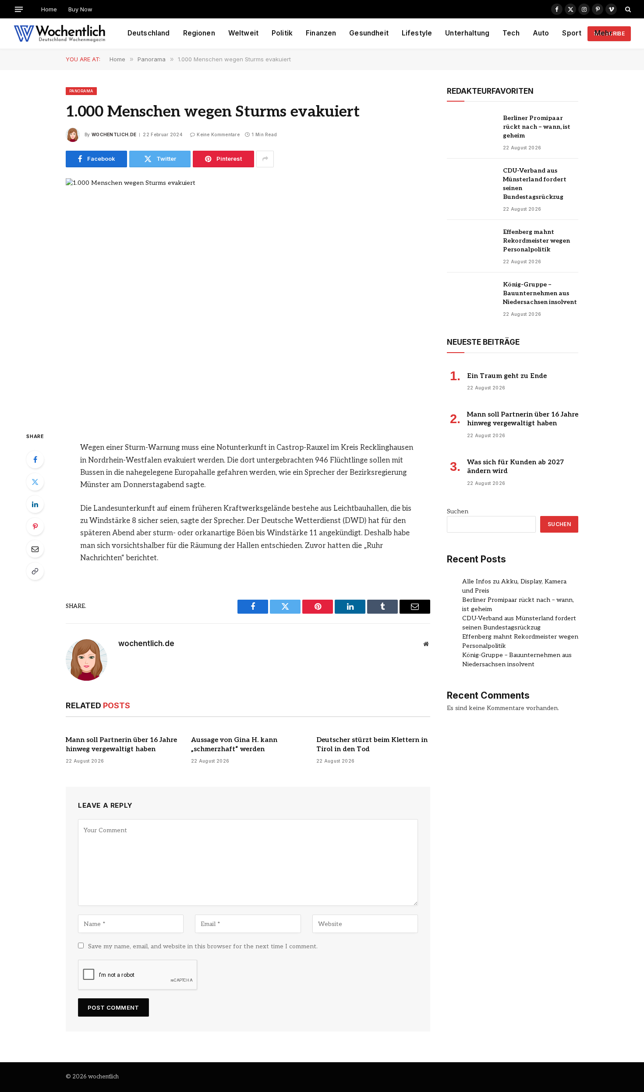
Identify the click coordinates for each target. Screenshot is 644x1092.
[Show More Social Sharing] (265, 159)
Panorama (81, 90)
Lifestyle (417, 33)
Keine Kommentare (218, 134)
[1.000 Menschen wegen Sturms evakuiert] (248, 297)
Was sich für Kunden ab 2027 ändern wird (515, 466)
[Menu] (19, 9)
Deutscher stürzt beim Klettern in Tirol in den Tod (372, 744)
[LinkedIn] (35, 504)
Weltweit (243, 33)
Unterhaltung (467, 33)
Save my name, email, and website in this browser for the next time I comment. (203, 946)
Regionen (199, 33)
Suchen (457, 511)
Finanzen (321, 33)
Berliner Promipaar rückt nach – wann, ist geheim (536, 126)
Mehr (603, 33)
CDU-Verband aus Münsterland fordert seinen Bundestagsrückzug (534, 184)
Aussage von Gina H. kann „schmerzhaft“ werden (234, 744)
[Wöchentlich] (59, 33)
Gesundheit (369, 33)
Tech (511, 33)
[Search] (627, 9)
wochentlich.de (114, 134)
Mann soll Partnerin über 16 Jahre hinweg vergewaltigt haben (121, 744)
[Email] (35, 549)
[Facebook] (35, 459)
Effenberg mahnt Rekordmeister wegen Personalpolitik (536, 240)
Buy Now (80, 9)
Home (49, 9)
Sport (571, 33)
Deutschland (148, 33)
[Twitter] (35, 482)
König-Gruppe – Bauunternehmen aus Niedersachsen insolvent (540, 293)
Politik (282, 33)
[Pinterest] (35, 526)
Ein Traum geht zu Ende (507, 376)
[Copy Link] (35, 571)
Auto (541, 33)
